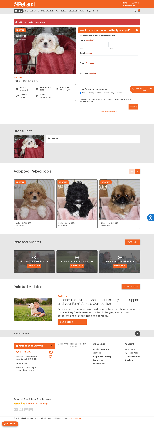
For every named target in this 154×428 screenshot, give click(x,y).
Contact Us (98, 360)
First (81, 48)
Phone (87, 63)
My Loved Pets (131, 353)
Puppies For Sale (32, 11)
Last (111, 48)
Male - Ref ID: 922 (23, 223)
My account (129, 349)
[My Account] (135, 11)
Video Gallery (61, 11)
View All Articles (130, 286)
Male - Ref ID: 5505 (109, 223)
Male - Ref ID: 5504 (66, 223)
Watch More (132, 242)
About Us (97, 353)
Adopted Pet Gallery (77, 11)
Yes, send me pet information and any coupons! (102, 93)
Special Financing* (101, 349)
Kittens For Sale (47, 11)
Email (86, 53)
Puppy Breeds (93, 11)
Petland (63, 296)
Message (88, 73)
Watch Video (34, 266)
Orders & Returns (132, 356)
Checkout (128, 360)
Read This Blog (66, 322)
